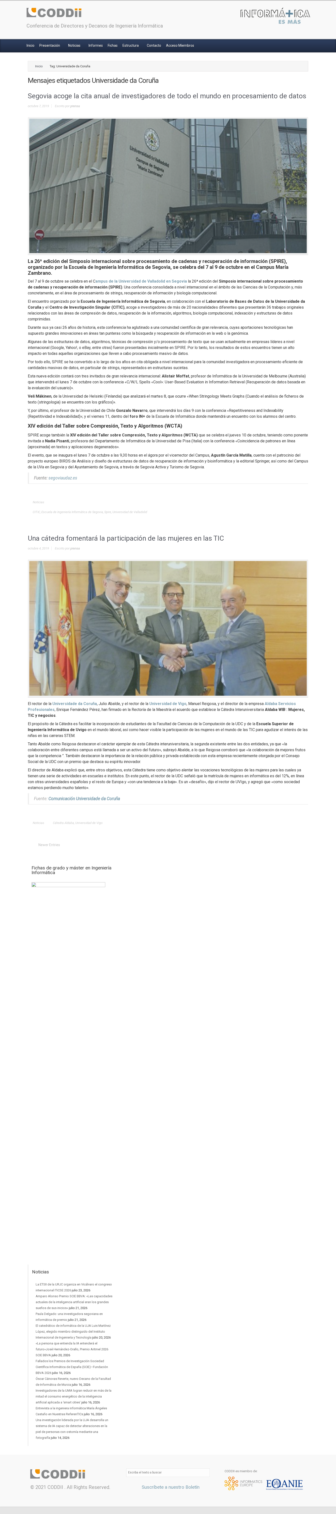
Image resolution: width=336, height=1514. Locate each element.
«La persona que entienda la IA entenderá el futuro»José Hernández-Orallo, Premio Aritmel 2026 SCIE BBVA (72, 1349)
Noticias (74, 45)
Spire (107, 512)
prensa (75, 106)
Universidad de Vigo (167, 703)
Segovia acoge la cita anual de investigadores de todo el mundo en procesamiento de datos (167, 96)
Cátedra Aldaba (63, 823)
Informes (96, 45)
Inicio (30, 45)
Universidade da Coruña (74, 703)
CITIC (36, 512)
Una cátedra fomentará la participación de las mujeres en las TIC (126, 538)
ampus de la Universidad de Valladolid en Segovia (141, 281)
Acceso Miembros (180, 45)
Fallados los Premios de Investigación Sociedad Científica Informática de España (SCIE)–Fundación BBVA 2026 (72, 1367)
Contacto (154, 45)
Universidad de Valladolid (129, 512)
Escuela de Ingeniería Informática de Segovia (72, 512)
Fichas (113, 45)
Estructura (130, 45)
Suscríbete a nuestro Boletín (169, 1487)
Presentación (50, 45)
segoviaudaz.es (62, 478)
